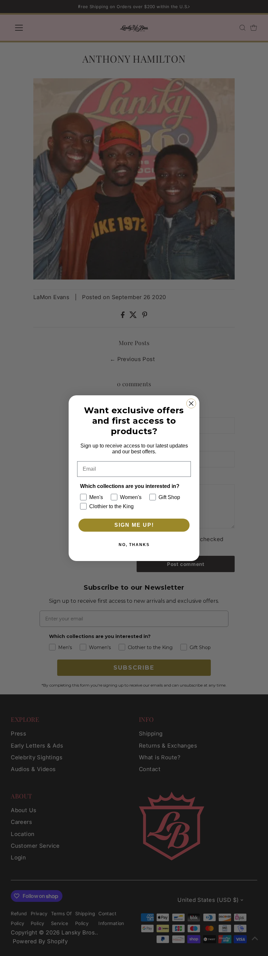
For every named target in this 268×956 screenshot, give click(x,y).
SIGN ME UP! (134, 525)
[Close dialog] (191, 403)
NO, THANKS (134, 544)
